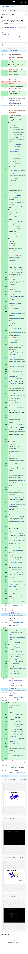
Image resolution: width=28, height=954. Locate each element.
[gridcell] (14, 51)
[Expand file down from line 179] (4, 614)
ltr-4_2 (17, 33)
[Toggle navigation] (2, 2)
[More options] (25, 48)
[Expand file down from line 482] (4, 776)
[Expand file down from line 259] (4, 689)
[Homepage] (14, 2)
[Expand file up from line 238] (4, 615)
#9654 (8, 34)
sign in (12, 942)
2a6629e (8, 37)
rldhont (5, 17)
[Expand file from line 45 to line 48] (4, 105)
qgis (4, 6)
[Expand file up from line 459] (4, 690)
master (4, 34)
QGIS (8, 6)
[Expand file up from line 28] (4, 51)
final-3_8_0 (16, 35)
